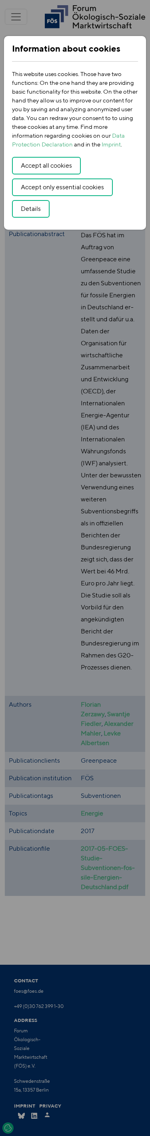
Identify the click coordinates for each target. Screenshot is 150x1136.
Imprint (111, 144)
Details (31, 208)
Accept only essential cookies (62, 187)
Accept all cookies (46, 165)
